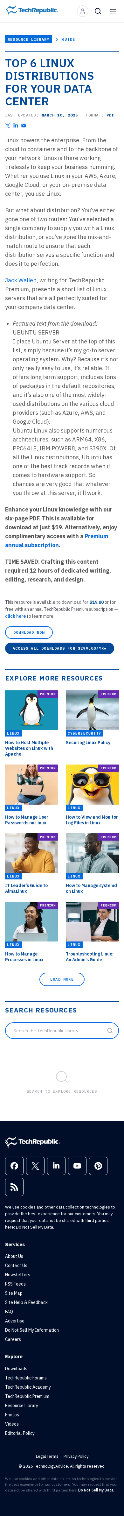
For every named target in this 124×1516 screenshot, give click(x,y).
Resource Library (28, 39)
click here (16, 616)
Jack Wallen (21, 280)
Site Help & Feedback (26, 1302)
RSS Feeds (15, 1284)
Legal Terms (47, 1456)
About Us (14, 1256)
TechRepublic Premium (27, 1396)
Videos (12, 1424)
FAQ (9, 1312)
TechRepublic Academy (28, 1387)
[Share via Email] (23, 125)
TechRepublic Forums (26, 1378)
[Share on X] (7, 125)
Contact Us (16, 1265)
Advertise (14, 1321)
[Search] (98, 11)
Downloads (16, 1368)
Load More (62, 979)
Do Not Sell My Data (34, 1227)
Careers (13, 1339)
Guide (68, 39)
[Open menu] (113, 11)
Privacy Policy (76, 1456)
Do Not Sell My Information (32, 1330)
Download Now (29, 632)
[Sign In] (82, 11)
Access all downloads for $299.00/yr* (60, 648)
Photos (12, 1415)
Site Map (14, 1293)
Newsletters (17, 1275)
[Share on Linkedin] (15, 125)
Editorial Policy (20, 1433)
